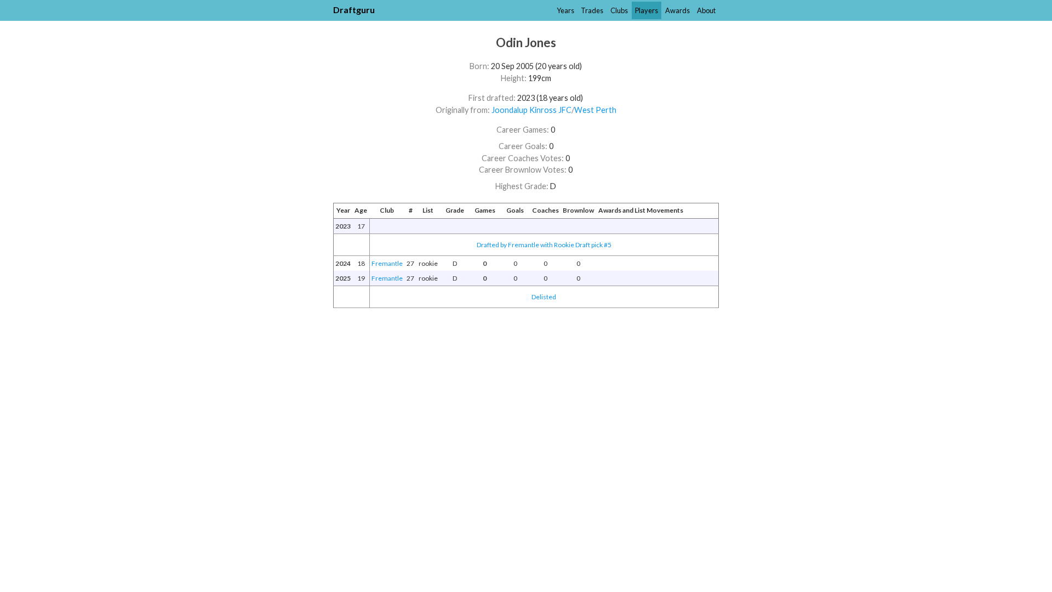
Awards (677, 10)
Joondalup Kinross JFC (531, 110)
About (706, 10)
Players (646, 10)
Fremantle (387, 263)
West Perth (595, 110)
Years (565, 10)
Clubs (619, 10)
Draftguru (354, 9)
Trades (592, 10)
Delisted (543, 297)
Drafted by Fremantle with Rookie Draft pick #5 (544, 245)
